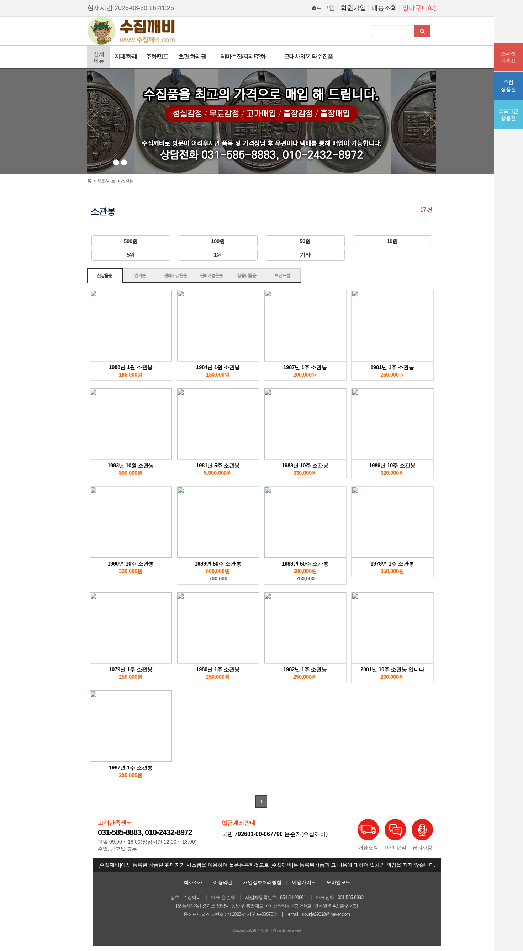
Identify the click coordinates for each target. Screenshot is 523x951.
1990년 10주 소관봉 (130, 564)
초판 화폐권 (192, 56)
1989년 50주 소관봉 (218, 564)
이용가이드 (304, 882)
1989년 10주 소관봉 (392, 465)
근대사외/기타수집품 (308, 56)
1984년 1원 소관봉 (218, 367)
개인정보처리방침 (262, 882)
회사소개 (193, 882)
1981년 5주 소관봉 (218, 465)
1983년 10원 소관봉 (130, 465)
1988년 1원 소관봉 (131, 367)
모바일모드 (338, 882)
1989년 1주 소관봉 (218, 669)
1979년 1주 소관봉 (131, 669)
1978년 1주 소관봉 (392, 564)
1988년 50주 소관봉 (305, 564)
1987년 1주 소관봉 (305, 367)
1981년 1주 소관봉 (392, 367)
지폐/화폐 (126, 56)
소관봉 (127, 181)
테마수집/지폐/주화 (243, 56)
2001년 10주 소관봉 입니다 (392, 669)
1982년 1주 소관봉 (305, 669)
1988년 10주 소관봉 (305, 465)
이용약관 (222, 882)
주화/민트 (157, 56)
